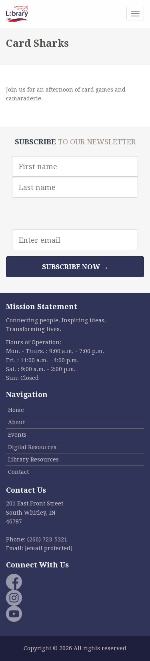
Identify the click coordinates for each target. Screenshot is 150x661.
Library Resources (33, 459)
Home (16, 410)
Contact (18, 472)
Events (17, 434)
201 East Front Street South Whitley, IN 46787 (34, 512)
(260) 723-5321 (47, 539)
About (16, 422)
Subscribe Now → (75, 267)
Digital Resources (32, 447)
